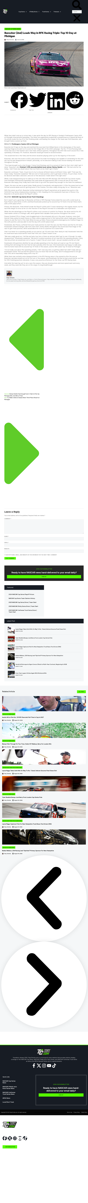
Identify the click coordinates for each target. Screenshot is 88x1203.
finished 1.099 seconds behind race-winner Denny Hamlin (41, 167)
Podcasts (56, 11)
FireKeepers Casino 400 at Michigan (25, 144)
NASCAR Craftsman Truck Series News (12, 767)
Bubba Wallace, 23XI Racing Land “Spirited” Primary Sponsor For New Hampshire (28, 850)
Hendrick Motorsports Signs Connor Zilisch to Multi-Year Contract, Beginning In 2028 (41, 664)
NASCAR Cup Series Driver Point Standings (28, 197)
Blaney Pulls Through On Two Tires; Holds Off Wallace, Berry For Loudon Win (26, 744)
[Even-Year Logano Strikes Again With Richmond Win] (11, 674)
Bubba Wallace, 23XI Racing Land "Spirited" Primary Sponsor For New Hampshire (39, 655)
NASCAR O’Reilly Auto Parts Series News (10, 1087)
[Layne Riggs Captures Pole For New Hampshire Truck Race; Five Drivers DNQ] (11, 648)
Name (6, 536)
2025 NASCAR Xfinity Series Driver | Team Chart (23, 606)
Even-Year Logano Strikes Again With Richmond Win (31, 673)
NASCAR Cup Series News (12, 29)
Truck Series (45, 11)
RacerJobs (6, 1190)
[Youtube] (49, 1065)
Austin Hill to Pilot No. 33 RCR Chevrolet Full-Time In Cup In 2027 (23, 717)
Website (6, 548)
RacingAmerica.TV (9, 1186)
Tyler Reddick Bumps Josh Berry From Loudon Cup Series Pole (34, 638)
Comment (7, 518)
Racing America (8, 1182)
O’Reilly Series (33, 11)
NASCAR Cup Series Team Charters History (22, 598)
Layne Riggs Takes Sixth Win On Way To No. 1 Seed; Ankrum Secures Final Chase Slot (41, 629)
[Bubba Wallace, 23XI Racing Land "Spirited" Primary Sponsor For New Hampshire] (11, 656)
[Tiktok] (54, 1065)
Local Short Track (8, 1102)
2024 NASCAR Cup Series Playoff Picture (21, 594)
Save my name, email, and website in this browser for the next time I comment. (31, 554)
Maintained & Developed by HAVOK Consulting (47, 1112)
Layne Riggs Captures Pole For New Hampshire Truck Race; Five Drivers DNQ (38, 647)
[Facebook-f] (34, 1065)
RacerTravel (6, 1194)
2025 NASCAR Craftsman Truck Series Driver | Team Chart (23, 611)
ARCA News (6, 1098)
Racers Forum (7, 1198)
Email (6, 542)
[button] (77, 5)
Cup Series (22, 11)
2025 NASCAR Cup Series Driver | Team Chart (22, 602)
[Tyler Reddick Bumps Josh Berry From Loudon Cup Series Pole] (11, 639)
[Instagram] (44, 1065)
